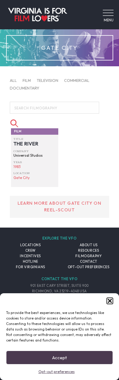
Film (27, 80)
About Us (89, 245)
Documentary (24, 88)
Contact (88, 261)
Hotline (30, 261)
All (13, 80)
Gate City (21, 177)
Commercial (76, 80)
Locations (30, 245)
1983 (17, 166)
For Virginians (30, 267)
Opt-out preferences (56, 371)
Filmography (88, 256)
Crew (30, 250)
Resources (88, 250)
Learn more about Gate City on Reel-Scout (60, 206)
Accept (59, 357)
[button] (110, 301)
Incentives (30, 256)
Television (47, 80)
